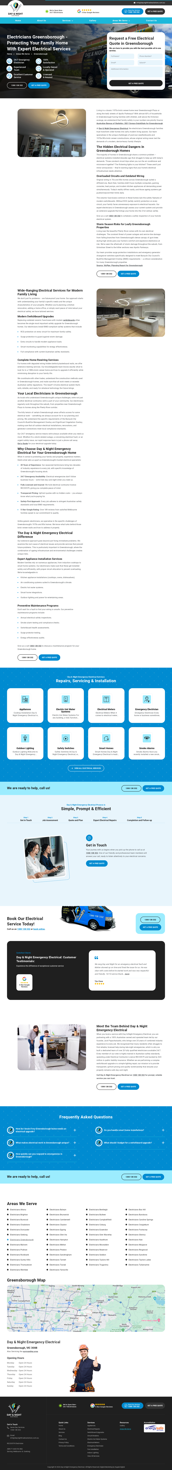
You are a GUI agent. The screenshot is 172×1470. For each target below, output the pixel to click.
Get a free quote (155, 11)
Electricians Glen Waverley (100, 1235)
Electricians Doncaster (19, 1230)
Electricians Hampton (59, 1240)
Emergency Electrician (95, 1446)
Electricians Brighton (19, 1215)
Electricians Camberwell (60, 1220)
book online (39, 929)
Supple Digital (120, 1467)
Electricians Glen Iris (58, 1235)
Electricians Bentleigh (98, 1210)
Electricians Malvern (18, 1245)
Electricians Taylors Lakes (140, 1260)
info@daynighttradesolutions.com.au (150, 3)
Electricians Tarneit (58, 1260)
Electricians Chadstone (20, 1225)
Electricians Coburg (97, 1225)
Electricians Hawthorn (98, 1240)
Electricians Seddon (97, 1255)
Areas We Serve (120, 20)
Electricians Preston (58, 1250)
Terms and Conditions (66, 1446)
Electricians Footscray (138, 1230)
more (127, 974)
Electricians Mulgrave (138, 1245)
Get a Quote (23, 443)
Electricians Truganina (98, 1265)
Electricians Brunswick (59, 1215)
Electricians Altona (18, 1210)
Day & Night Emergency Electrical (113, 128)
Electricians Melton (58, 1245)
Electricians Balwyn (58, 1210)
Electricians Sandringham (61, 1255)
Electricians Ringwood (138, 1250)
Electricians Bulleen (97, 1215)
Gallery (92, 20)
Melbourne (17, 1451)
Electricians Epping (58, 1230)
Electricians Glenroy (137, 1235)
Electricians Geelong (18, 1235)
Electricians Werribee (19, 1270)
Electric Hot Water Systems (97, 1439)
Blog (60, 1436)
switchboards (69, 320)
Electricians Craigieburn (139, 1225)
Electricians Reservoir (98, 1250)
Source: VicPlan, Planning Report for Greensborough (120, 265)
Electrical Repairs (93, 1429)
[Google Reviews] (79, 11)
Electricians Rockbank (19, 1255)
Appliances (91, 1426)
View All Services (93, 1456)
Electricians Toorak (58, 1265)
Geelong (27, 1451)
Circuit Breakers (93, 1436)
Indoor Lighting (93, 1453)
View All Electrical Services (87, 768)
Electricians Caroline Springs (141, 1220)
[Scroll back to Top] (168, 1462)
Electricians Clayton (58, 1225)
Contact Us (151, 20)
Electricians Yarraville (59, 1270)
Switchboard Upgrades (95, 1432)
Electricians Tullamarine (139, 1265)
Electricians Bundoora (138, 1215)
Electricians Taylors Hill (99, 1260)
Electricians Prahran (18, 1250)
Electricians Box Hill (137, 1210)
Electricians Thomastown (21, 1265)
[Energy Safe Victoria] (154, 1428)
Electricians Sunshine (138, 1255)
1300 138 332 (133, 12)
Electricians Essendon (98, 1230)
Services (66, 20)
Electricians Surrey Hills (20, 1260)
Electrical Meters (93, 1442)
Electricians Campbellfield (100, 1220)
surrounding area (30, 1351)
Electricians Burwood (19, 1220)
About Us (41, 20)
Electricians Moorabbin (99, 1245)
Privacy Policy (64, 1442)
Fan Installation (93, 1449)
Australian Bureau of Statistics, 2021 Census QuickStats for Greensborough (130, 123)
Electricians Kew (136, 1240)
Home (18, 20)
